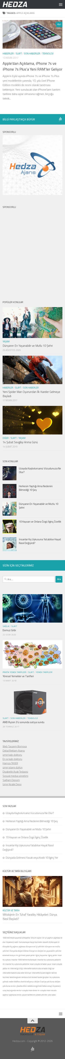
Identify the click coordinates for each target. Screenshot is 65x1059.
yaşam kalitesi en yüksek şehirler (34, 994)
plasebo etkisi (21, 986)
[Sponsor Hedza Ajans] (60, 119)
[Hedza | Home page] (19, 4)
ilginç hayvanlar (41, 955)
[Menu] (60, 4)
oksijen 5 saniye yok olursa (44, 981)
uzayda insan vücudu (48, 990)
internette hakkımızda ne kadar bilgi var (38, 968)
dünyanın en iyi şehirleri (35, 946)
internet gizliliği (16, 968)
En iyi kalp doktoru (12, 759)
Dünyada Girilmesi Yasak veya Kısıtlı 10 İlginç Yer (32, 858)
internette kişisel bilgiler (41, 972)
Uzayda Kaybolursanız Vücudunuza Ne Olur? (40, 470)
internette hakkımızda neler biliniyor (17, 972)
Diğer (6, 438)
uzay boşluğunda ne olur (12, 990)
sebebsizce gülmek (34, 986)
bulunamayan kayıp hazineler (30, 942)
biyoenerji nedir (12, 942)
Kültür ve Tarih (11, 910)
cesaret (45, 942)
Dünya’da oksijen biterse (19, 951)
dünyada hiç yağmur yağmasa (14, 946)
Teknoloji (47, 53)
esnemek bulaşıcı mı (10, 955)
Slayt (19, 53)
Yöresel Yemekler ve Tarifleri (18, 676)
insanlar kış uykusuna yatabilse (17, 964)
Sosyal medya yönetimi (15, 776)
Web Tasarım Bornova (15, 746)
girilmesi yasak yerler (27, 955)
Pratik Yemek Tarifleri (14, 672)
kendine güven (15, 977)
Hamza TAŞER (10, 763)
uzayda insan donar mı (31, 990)
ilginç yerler (52, 955)
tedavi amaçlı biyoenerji (51, 986)
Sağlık (6, 626)
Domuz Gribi (9, 630)
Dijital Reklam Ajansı (14, 751)
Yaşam (6, 341)
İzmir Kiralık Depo (12, 784)
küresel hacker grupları (40, 977)
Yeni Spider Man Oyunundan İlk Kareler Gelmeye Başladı (31, 394)
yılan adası (52, 994)
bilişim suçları (36, 937)
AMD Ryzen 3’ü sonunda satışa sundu (23, 722)
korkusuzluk (26, 977)
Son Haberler (32, 53)
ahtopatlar (26, 937)
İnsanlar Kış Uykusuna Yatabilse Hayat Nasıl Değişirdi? (40, 541)
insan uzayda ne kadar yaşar (40, 964)
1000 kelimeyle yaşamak (12, 937)
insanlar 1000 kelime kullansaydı (24, 959)
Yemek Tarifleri (44, 672)
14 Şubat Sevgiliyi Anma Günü (20, 442)
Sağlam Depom (11, 780)
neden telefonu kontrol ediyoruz (21, 981)
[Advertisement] (32, 251)
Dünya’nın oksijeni (36, 951)
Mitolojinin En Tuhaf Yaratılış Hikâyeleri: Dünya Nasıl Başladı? (30, 916)
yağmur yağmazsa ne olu (12, 994)
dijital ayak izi (54, 942)
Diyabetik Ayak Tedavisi (15, 772)
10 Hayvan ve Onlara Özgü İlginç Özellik (40, 522)
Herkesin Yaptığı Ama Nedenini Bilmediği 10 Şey (36, 488)
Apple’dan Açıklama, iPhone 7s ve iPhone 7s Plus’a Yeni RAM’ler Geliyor (32, 66)
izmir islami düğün (13, 767)
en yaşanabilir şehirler (52, 951)
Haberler (8, 53)
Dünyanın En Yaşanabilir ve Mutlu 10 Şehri (28, 345)
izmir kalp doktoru (12, 755)
